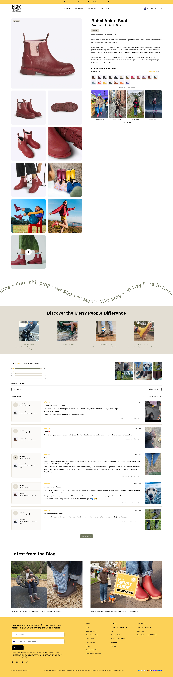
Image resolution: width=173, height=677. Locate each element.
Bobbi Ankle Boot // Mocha (28, 440)
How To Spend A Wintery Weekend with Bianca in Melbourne (114, 611)
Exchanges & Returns (119, 627)
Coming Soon (91, 631)
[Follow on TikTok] (27, 662)
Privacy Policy (23, 657)
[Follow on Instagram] (17, 662)
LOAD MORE (126, 122)
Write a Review (154, 389)
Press (88, 646)
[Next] (108, 2)
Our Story (90, 638)
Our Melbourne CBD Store (147, 635)
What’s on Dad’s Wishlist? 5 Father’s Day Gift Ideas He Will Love (36, 611)
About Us (104, 8)
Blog (88, 627)
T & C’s (113, 646)
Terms (30, 657)
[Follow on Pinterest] (22, 662)
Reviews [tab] (14, 384)
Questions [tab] (22, 384)
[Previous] (64, 2)
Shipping (114, 642)
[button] (143, 71)
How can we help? (144, 627)
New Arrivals (79, 8)
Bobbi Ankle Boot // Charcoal (28, 413)
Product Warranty (118, 638)
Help (112, 631)
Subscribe (18, 648)
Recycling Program (93, 654)
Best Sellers (92, 8)
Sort (144, 396)
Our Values (90, 642)
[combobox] (15, 641)
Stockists (140, 631)
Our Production (92, 635)
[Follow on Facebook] (12, 662)
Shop (66, 8)
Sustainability (91, 650)
